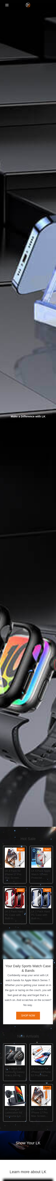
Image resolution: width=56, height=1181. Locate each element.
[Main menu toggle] (7, 5)
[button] (28, 945)
